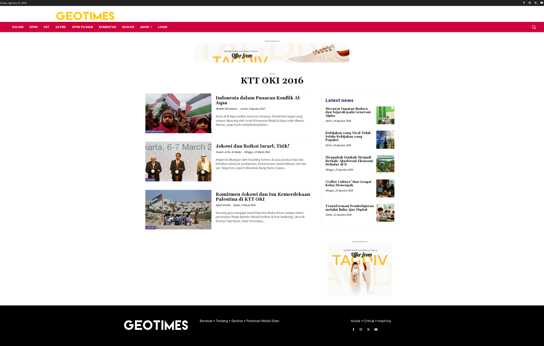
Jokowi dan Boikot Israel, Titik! (253, 146)
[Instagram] (529, 3)
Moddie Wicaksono (226, 108)
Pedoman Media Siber (262, 321)
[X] (535, 3)
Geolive (237, 321)
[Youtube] (541, 3)
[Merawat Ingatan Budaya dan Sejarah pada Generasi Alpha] (385, 115)
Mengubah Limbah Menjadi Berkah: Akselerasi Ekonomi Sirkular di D (349, 161)
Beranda (206, 321)
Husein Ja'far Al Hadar (228, 152)
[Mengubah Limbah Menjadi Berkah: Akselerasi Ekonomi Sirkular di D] (385, 164)
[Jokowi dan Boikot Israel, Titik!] (178, 161)
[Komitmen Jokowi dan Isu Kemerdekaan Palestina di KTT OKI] (178, 210)
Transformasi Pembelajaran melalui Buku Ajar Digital (349, 208)
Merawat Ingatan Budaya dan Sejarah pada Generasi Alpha (348, 112)
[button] (534, 27)
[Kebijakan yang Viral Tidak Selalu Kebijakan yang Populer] (385, 140)
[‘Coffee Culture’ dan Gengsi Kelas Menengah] (385, 188)
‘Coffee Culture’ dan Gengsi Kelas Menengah (348, 184)
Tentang (222, 321)
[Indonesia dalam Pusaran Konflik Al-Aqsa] (178, 113)
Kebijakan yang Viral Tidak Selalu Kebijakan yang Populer (348, 136)
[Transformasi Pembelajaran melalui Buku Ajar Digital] (385, 213)
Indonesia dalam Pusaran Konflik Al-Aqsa (258, 100)
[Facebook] (523, 3)
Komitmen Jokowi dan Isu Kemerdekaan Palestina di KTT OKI (263, 197)
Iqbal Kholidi (223, 205)
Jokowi (150, 179)
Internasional (155, 131)
